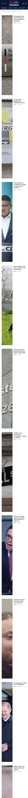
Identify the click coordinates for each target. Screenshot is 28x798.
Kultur (10, 8)
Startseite (3, 11)
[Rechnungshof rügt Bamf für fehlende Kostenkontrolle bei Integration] (7, 55)
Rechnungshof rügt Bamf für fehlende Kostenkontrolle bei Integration (19, 18)
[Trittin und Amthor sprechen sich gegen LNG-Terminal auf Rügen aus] (7, 555)
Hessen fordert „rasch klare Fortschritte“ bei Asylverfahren (20, 268)
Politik (15, 8)
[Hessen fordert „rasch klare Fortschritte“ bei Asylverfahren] (7, 305)
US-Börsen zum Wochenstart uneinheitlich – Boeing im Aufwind (20, 435)
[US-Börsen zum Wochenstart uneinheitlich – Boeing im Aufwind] (7, 472)
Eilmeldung (4, 8)
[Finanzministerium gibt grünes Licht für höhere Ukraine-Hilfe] (7, 388)
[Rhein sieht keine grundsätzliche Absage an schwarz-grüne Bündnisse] (7, 222)
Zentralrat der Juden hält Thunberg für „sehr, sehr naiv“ (19, 601)
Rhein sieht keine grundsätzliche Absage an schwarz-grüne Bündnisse (20, 185)
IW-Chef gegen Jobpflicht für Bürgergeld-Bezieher (19, 101)
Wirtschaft (22, 8)
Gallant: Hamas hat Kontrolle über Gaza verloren (19, 768)
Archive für (9, 11)
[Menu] (26, 3)
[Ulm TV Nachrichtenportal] (14, 3)
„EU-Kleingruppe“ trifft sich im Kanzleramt (20, 683)
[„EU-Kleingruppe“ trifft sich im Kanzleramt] (7, 722)
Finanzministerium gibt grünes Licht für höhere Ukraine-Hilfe (19, 351)
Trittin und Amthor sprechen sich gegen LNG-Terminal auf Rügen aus (19, 519)
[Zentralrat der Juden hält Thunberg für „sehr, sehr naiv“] (7, 638)
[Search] (23, 3)
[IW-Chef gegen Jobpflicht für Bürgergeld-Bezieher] (7, 138)
